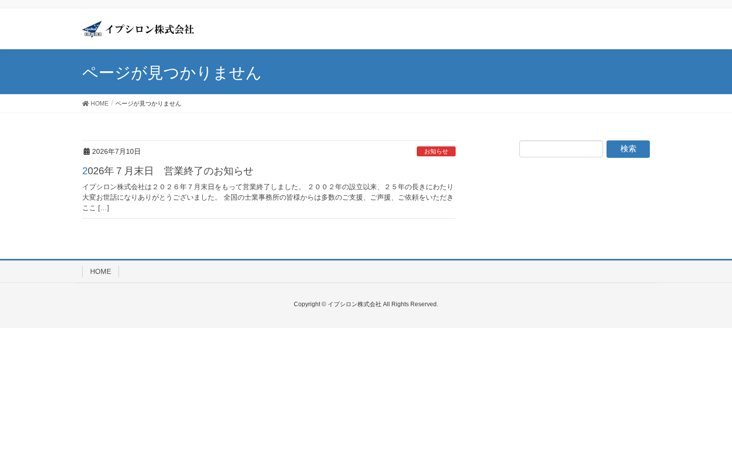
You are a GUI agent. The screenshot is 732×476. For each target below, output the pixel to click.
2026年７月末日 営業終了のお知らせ (167, 170)
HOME (100, 271)
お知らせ (436, 151)
